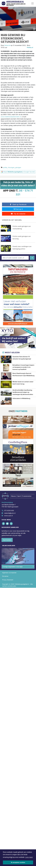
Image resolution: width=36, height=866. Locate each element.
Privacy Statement (7, 580)
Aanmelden (7, 540)
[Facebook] (4, 523)
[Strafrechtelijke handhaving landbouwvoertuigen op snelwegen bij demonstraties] (6, 392)
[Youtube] (7, 523)
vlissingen (11, 167)
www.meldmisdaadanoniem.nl (11, 117)
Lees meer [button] (29, 857)
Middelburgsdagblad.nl (15, 2)
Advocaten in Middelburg (21, 398)
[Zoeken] (32, 258)
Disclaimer (5, 576)
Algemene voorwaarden (9, 572)
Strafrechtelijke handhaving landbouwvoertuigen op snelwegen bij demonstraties (22, 392)
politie (5, 167)
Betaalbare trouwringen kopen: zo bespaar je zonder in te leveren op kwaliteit (23, 367)
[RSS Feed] (11, 523)
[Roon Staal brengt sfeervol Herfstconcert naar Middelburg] (6, 376)
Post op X (19, 209)
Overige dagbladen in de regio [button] (12, 566)
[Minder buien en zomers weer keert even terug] (6, 384)
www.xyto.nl (8, 515)
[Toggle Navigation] (32, 3)
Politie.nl (30, 47)
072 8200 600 (9, 510)
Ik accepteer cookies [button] (18, 862)
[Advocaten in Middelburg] (6, 401)
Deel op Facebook (19, 204)
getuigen (18, 167)
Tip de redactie (19, 214)
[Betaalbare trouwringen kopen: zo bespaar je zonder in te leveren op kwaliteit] (6, 367)
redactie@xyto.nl (9, 513)
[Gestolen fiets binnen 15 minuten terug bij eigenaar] (6, 359)
